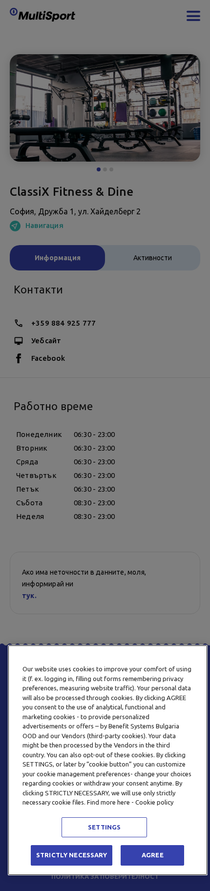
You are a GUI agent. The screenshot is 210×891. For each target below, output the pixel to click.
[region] (108, 760)
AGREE (153, 854)
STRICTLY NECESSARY (71, 854)
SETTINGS (104, 827)
